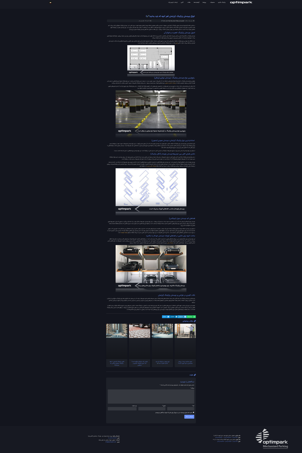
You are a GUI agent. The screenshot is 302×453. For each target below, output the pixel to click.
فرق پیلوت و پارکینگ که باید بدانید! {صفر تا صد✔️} (162, 362)
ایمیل (163, 406)
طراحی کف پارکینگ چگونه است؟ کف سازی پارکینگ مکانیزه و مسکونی (140, 363)
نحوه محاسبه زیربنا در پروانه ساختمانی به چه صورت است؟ (185, 362)
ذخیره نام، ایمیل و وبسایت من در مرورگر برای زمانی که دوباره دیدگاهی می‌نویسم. (173, 412)
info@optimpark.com (110, 442)
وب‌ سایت (134, 406)
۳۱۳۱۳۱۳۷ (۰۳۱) (218, 437)
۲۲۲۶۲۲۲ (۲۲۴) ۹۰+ (112, 438)
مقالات (186, 21)
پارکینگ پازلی (170, 243)
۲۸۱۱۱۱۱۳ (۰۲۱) (228, 441)
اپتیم (177, 43)
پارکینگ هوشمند (124, 232)
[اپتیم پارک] (241, 2)
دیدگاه (192, 388)
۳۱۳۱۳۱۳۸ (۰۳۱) (227, 437)
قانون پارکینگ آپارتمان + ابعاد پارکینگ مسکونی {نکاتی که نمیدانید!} (117, 363)
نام (193, 406)
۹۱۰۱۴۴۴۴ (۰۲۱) (220, 441)
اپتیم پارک (190, 21)
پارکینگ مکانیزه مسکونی (170, 83)
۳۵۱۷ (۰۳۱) (235, 437)
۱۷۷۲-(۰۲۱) (235, 441)
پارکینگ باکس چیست (151, 166)
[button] (191, 316)
